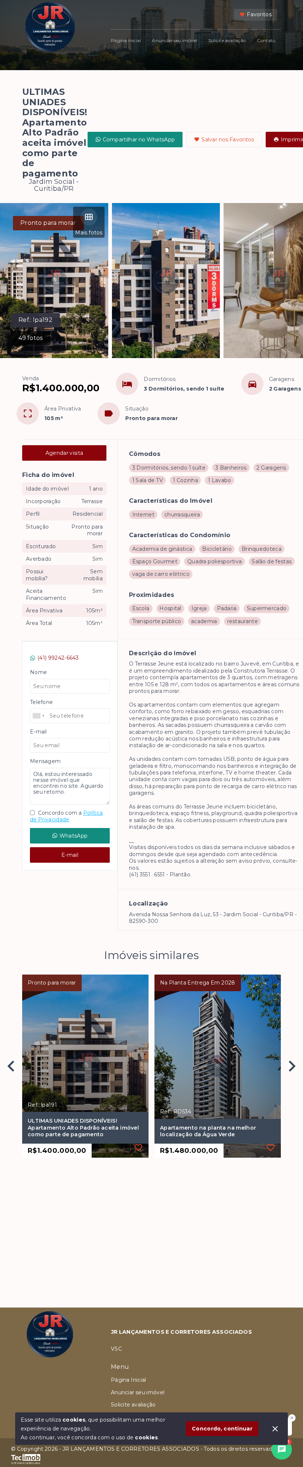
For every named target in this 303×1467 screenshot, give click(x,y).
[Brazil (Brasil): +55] (38, 716)
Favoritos (259, 14)
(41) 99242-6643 (58, 658)
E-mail (69, 855)
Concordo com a (66, 816)
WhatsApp (73, 835)
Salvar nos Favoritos (227, 139)
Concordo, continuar (222, 1428)
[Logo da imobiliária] (50, 1373)
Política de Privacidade (66, 816)
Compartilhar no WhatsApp (139, 139)
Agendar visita (64, 453)
